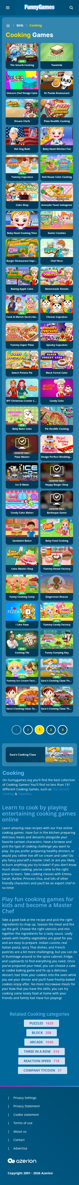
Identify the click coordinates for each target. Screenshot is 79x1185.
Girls (19, 25)
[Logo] (39, 7)
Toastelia (24, 794)
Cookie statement (26, 1115)
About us (20, 1131)
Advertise (20, 1148)
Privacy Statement (26, 1106)
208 (48, 1032)
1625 (50, 1023)
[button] (71, 7)
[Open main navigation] (7, 7)
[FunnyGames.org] (8, 25)
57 (60, 1070)
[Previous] (16, 730)
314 (56, 1051)
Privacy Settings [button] (24, 1098)
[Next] (28, 730)
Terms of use (22, 1123)
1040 (49, 1042)
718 (56, 1061)
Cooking (35, 25)
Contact (19, 1140)
